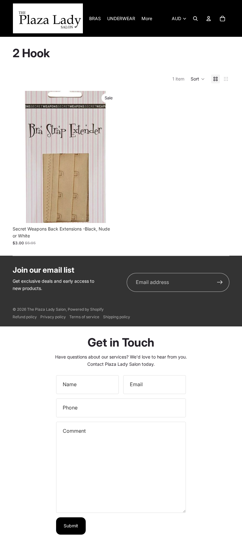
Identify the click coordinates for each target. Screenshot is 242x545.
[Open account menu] (209, 18)
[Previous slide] (22, 157)
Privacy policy (53, 316)
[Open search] (195, 18)
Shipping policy (116, 316)
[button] (198, 79)
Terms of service (84, 316)
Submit (71, 525)
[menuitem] (146, 18)
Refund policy (25, 316)
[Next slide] (109, 157)
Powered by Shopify (86, 309)
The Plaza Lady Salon (46, 309)
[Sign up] (220, 282)
